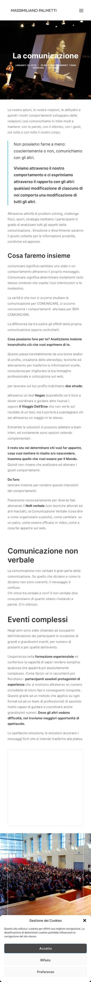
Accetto (45, 948)
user (55, 67)
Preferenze (45, 972)
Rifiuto (45, 960)
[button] (85, 920)
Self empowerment (56, 65)
